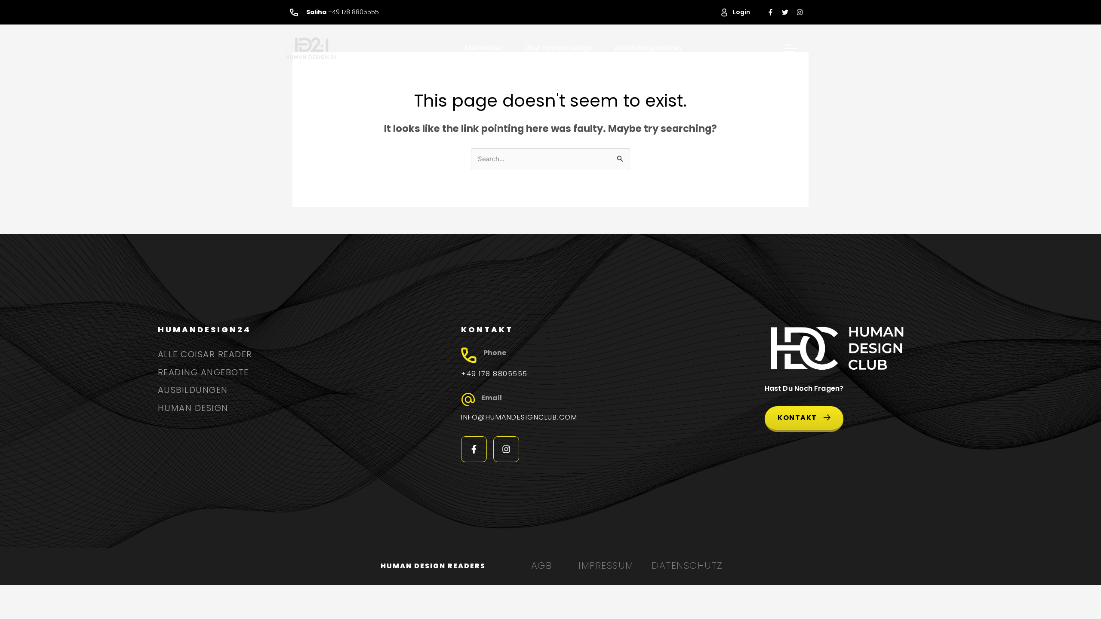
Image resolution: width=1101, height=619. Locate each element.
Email (491, 398)
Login (741, 12)
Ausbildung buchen (647, 48)
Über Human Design (558, 48)
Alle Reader (483, 48)
